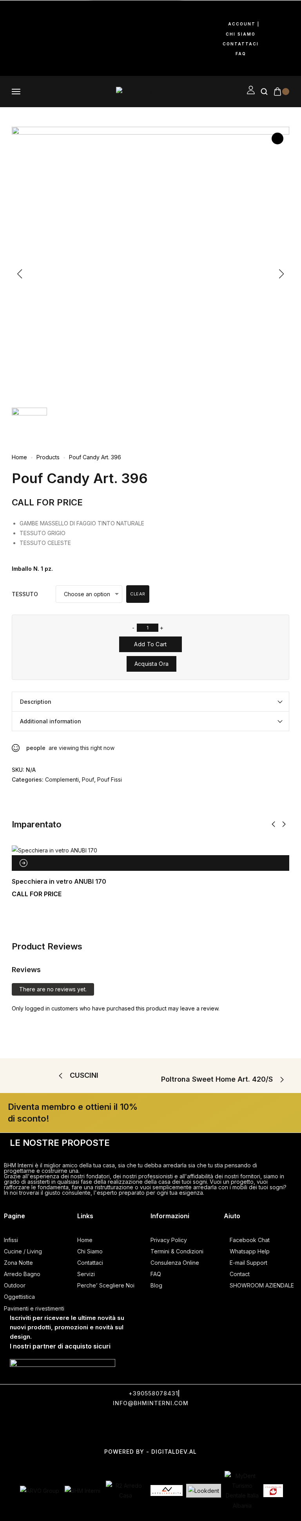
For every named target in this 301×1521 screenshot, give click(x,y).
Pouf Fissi (109, 779)
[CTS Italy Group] (273, 1491)
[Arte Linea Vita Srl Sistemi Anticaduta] (167, 1490)
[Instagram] (39, 14)
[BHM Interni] (82, 1491)
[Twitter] (119, 1426)
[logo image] (134, 91)
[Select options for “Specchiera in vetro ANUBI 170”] (23, 863)
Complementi (62, 779)
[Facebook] (14, 14)
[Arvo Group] (39, 1491)
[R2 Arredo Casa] (125, 1490)
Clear (137, 594)
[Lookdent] (203, 1491)
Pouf (88, 779)
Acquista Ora (151, 663)
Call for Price (47, 502)
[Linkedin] (14, 59)
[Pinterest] (39, 37)
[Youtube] (14, 37)
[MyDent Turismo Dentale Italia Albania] (242, 1490)
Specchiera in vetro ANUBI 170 (59, 881)
